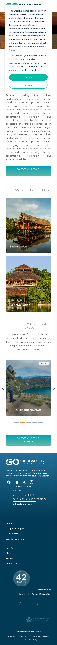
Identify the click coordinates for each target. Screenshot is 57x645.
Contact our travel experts (28, 171)
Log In (22, 594)
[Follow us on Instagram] (31, 482)
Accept (28, 77)
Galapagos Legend (15, 528)
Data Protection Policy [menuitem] (40, 636)
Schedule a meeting (22, 504)
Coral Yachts (12, 533)
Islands (9, 553)
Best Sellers (12, 548)
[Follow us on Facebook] (9, 482)
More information (28, 409)
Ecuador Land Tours (15, 538)
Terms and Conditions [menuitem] (16, 636)
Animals (9, 558)
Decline (28, 84)
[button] (16, 422)
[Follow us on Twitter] (24, 482)
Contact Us (11, 563)
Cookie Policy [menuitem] (31, 639)
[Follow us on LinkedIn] (16, 482)
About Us (10, 523)
